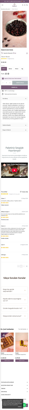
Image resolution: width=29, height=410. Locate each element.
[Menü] (2, 5)
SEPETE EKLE (20, 82)
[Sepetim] (27, 5)
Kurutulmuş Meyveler (5, 9)
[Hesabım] (22, 5)
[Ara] (24, 5)
